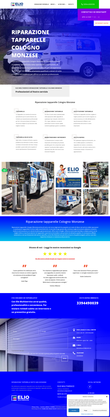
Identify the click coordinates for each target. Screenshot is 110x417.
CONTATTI (71, 4)
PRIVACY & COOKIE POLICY (87, 414)
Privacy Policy (35, 407)
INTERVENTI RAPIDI (101, 23)
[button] (107, 396)
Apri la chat (86, 17)
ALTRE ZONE (61, 4)
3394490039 (89, 4)
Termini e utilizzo (44, 407)
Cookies (53, 407)
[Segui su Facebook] (90, 387)
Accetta (74, 410)
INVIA (64, 358)
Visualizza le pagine (62, 397)
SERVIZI (52, 4)
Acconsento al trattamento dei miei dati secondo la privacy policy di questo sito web (39, 354)
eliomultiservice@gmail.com (64, 391)
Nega (85, 410)
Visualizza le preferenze (100, 410)
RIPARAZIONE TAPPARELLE (41, 4)
